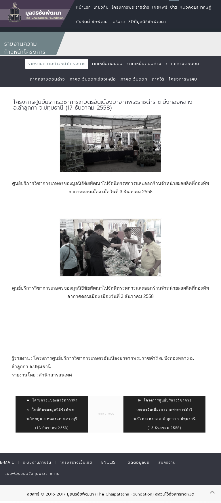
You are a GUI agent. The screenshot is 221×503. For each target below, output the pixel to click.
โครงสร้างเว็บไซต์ (76, 462)
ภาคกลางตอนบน (182, 64)
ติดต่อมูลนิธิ (138, 462)
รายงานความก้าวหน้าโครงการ (57, 64)
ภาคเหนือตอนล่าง (144, 64)
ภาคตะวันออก (134, 79)
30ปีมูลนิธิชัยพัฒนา (147, 22)
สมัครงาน (167, 462)
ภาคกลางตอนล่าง (47, 79)
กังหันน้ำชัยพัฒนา (93, 22)
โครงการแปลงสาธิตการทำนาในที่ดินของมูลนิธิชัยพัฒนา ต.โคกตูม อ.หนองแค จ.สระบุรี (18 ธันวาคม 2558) (52, 414)
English (110, 462)
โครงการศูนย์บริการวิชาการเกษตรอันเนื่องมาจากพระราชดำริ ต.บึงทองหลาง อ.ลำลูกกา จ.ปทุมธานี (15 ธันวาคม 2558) (165, 414)
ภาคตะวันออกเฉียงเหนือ (93, 79)
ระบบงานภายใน (37, 462)
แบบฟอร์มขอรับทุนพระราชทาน (32, 473)
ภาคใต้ (158, 79)
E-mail (7, 462)
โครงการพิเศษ (183, 79)
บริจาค (119, 22)
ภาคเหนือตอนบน (106, 64)
